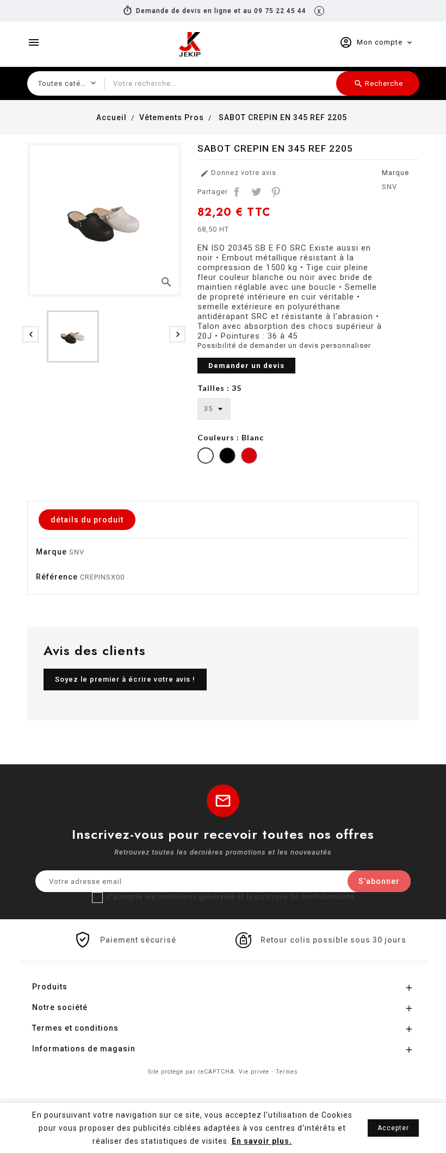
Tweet (256, 192)
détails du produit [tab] (87, 519)
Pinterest (275, 192)
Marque (395, 173)
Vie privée (254, 1071)
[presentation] (30, 334)
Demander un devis (246, 366)
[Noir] (227, 456)
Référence (57, 576)
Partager (236, 192)
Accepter (393, 1128)
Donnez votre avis (238, 173)
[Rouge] (249, 456)
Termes (287, 1071)
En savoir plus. (262, 1141)
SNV (389, 187)
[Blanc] (205, 456)
